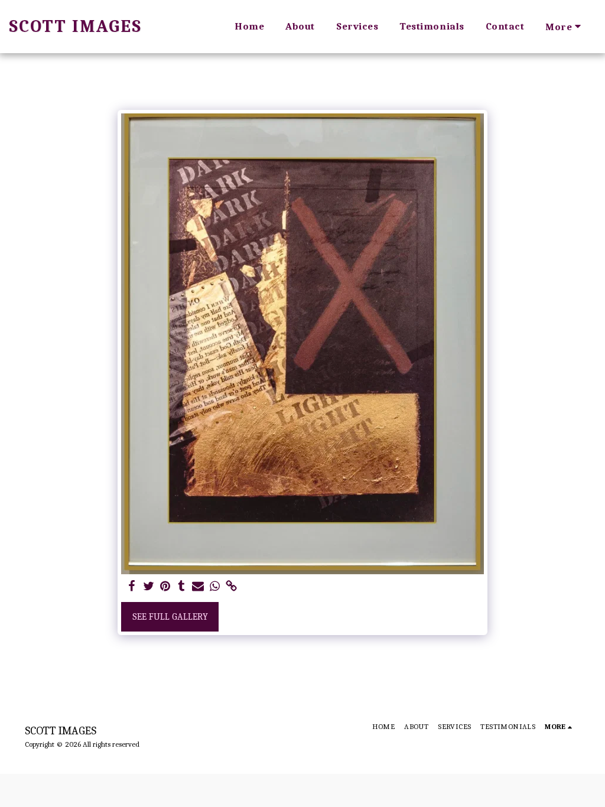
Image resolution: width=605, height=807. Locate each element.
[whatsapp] (214, 586)
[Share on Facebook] (132, 586)
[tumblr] (181, 586)
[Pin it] (165, 586)
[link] (231, 586)
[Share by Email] (198, 586)
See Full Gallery (170, 616)
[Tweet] (148, 586)
